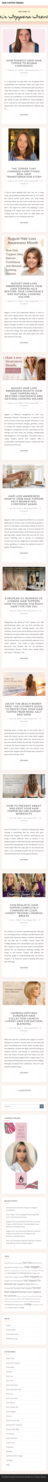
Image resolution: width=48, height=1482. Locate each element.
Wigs (8, 1465)
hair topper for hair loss (25, 1270)
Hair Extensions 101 (13, 1389)
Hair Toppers (11, 1411)
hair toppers (31, 1276)
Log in (8, 1325)
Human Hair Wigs (12, 1429)
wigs (22, 1307)
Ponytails (10, 1447)
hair (9, 1263)
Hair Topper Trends (12, 2)
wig (19, 1307)
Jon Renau (10, 1434)
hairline (13, 1263)
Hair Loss (9, 1394)
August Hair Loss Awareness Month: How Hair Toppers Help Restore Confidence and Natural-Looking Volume (24, 393)
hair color (10, 1380)
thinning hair (9, 1304)
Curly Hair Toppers (13, 1363)
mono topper (26, 1299)
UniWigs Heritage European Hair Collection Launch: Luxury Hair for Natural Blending (24, 1018)
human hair (8, 1288)
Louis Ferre (10, 1442)
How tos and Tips (12, 1420)
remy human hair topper (11, 1301)
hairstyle (15, 1267)
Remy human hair (35, 1299)
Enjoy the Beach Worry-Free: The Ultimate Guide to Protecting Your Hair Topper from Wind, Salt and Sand (24, 709)
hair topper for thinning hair (19, 1273)
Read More (24, 115)
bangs (6, 1263)
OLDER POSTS (24, 1090)
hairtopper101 (32, 70)
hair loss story (37, 1263)
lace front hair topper (15, 1299)
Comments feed (12, 1334)
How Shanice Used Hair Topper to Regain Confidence (24, 63)
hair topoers (21, 1267)
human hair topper (23, 1288)
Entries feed (10, 1330)
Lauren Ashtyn (11, 1438)
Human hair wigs (37, 1296)
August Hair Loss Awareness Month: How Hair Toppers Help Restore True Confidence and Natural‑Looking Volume (24, 290)
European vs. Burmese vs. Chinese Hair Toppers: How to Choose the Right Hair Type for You (24, 602)
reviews (21, 1301)
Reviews (9, 1451)
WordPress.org (11, 1338)
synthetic (25, 1301)
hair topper (32, 1267)
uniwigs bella (35, 1304)
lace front (6, 1299)
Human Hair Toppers (14, 1425)
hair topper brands (14, 1270)
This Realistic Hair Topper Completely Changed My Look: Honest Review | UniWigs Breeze (24, 910)
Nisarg (43, 1477)
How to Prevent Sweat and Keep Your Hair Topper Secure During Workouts (24, 809)
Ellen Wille (10, 1367)
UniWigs (28, 1304)
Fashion (9, 1372)
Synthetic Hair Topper (14, 1456)
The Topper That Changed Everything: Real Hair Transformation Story (24, 172)
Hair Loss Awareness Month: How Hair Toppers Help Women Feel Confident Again (24, 500)
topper (17, 1305)
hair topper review (17, 1277)
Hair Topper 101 (12, 1407)
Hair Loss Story (12, 1398)
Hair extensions (12, 1385)
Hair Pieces (10, 1403)
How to (9, 1416)
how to (36, 1284)
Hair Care (9, 1376)
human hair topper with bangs (24, 1296)
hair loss (27, 1262)
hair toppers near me (23, 1284)
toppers (21, 1304)
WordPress (29, 1477)
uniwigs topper (13, 1308)
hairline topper (19, 1263)
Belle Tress (10, 1358)
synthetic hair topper (34, 1301)
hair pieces (8, 1267)
